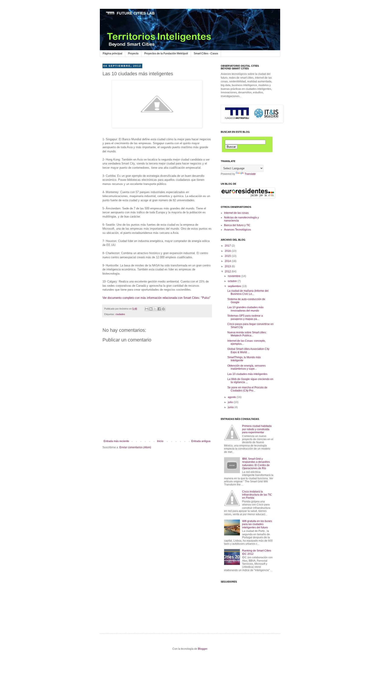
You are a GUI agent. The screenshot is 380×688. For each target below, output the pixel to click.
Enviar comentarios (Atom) (135, 447)
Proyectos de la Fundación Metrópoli (166, 53)
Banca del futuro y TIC (237, 225)
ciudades (120, 314)
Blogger (202, 648)
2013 (228, 266)
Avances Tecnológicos (237, 229)
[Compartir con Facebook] (159, 309)
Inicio (160, 441)
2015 (228, 256)
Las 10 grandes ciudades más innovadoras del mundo (245, 309)
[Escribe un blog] (151, 309)
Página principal (112, 53)
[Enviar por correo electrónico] (146, 309)
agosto (232, 397)
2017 (228, 245)
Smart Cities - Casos (206, 53)
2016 (228, 251)
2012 (228, 271)
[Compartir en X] (155, 309)
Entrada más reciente (116, 441)
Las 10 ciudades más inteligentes (247, 374)
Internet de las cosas (236, 212)
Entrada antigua (200, 441)
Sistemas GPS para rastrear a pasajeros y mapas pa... (245, 317)
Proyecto (133, 53)
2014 (228, 261)
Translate (250, 173)
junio (231, 407)
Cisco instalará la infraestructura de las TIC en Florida (257, 495)
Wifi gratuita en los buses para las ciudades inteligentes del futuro (257, 524)
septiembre (235, 286)
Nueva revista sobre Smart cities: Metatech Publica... (247, 334)
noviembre (234, 276)
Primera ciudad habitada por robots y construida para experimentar (257, 429)
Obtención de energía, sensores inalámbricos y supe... (246, 367)
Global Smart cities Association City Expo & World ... (248, 350)
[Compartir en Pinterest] (163, 309)
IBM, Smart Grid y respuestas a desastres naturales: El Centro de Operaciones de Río (256, 463)
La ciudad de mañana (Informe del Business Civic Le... (248, 292)
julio (231, 402)
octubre (233, 281)
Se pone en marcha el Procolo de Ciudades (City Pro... (247, 389)
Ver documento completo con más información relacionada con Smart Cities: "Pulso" (156, 297)
